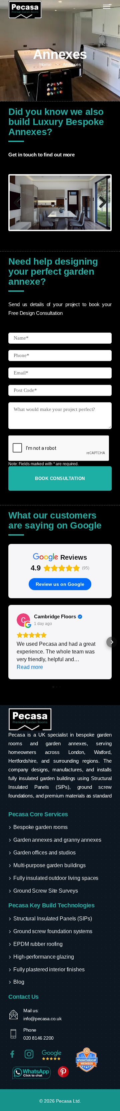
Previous (19, 202)
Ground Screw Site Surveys (45, 891)
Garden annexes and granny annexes (57, 840)
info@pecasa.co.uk (42, 1018)
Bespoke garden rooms (40, 827)
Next (100, 202)
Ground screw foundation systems (52, 931)
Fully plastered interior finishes (49, 969)
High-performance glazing (43, 957)
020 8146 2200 (38, 1038)
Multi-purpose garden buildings (49, 865)
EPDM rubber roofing (38, 944)
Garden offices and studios (44, 852)
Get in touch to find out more (41, 154)
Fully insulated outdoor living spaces (55, 878)
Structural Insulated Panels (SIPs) (52, 918)
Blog (18, 982)
